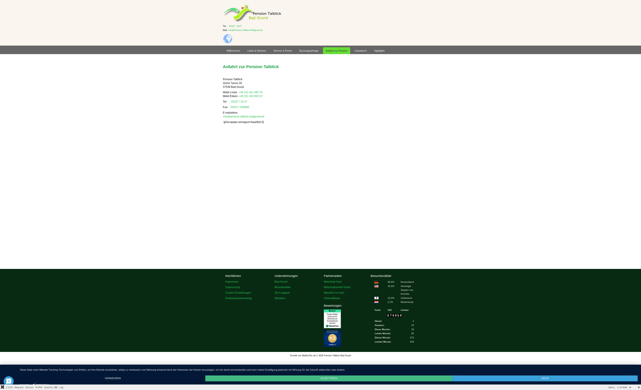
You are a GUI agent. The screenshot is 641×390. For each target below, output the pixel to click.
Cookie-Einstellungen (238, 295)
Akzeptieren (328, 378)
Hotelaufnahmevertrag (238, 301)
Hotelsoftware (332, 301)
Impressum (231, 284)
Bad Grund (281, 284)
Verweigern (113, 378)
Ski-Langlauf (282, 295)
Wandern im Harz (334, 295)
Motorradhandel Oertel (337, 290)
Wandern (280, 301)
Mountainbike (283, 290)
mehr (545, 378)
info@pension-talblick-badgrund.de (243, 116)
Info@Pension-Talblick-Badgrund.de (245, 30)
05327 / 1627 (235, 26)
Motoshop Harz (333, 284)
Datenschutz (232, 290)
